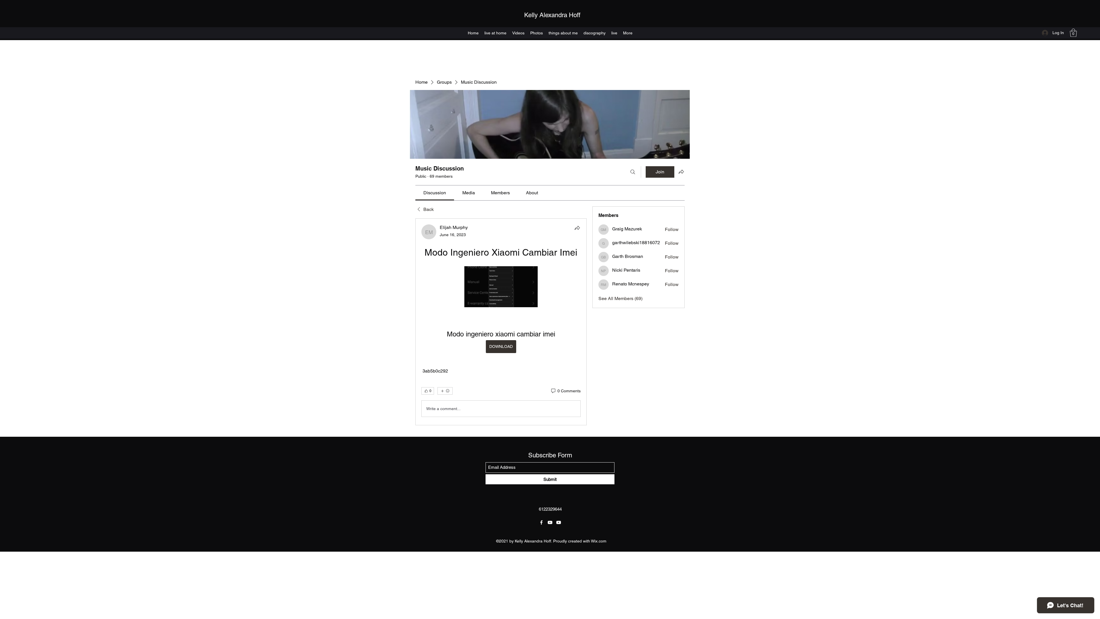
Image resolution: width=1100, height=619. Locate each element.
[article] (501, 321)
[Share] (577, 227)
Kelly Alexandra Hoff (552, 15)
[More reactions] (445, 391)
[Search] (632, 172)
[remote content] (501, 287)
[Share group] (681, 171)
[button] (1073, 33)
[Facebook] (541, 522)
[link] (434, 192)
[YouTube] (550, 522)
